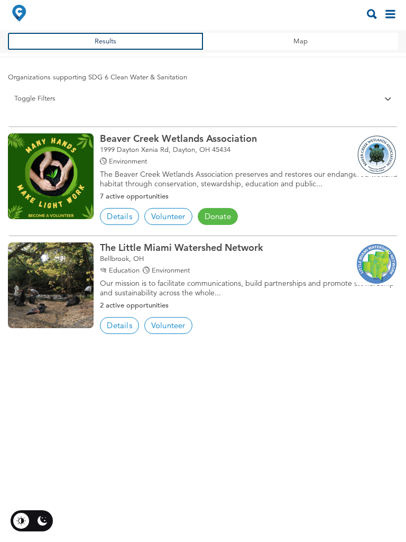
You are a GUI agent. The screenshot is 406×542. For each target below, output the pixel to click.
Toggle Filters (35, 98)
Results (105, 41)
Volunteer (168, 216)
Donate (218, 216)
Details (119, 216)
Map (300, 41)
